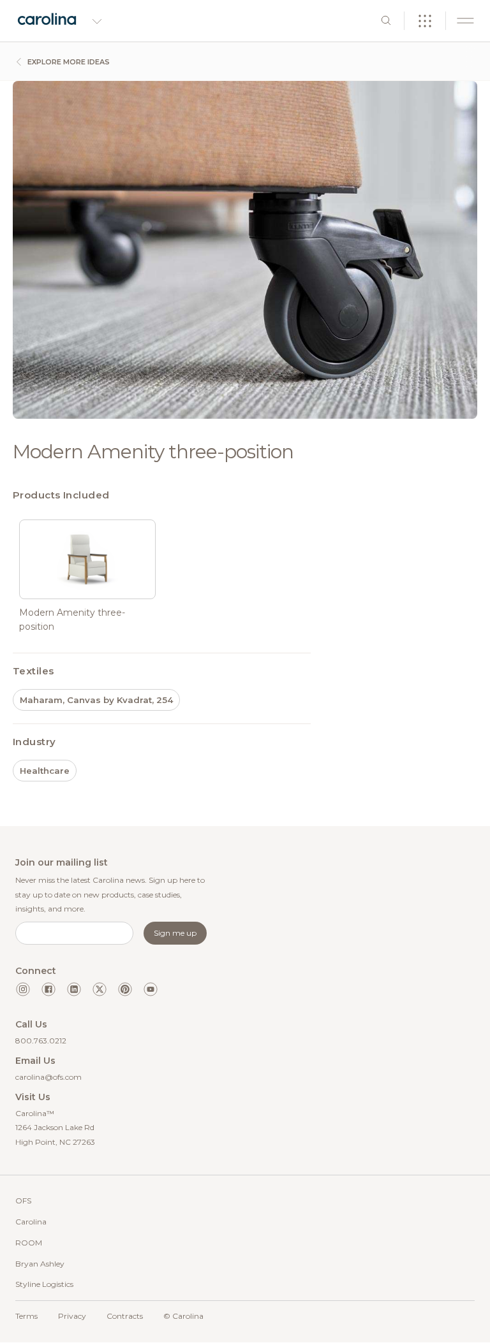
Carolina (31, 1221)
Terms (26, 1316)
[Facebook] (48, 989)
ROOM (28, 1242)
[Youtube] (150, 989)
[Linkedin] (74, 989)
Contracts (125, 1316)
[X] (99, 989)
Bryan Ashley (39, 1263)
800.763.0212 (40, 1040)
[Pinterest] (125, 989)
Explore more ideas (68, 61)
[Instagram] (23, 989)
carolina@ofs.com (48, 1077)
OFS (23, 1200)
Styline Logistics (44, 1284)
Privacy (72, 1316)
